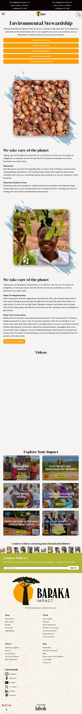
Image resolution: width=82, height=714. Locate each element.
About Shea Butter (49, 625)
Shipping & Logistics (12, 648)
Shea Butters (10, 619)
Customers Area (48, 637)
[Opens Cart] (78, 14)
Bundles (8, 625)
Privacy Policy (10, 654)
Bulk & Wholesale (11, 659)
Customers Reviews (50, 631)
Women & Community (51, 628)
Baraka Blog (47, 648)
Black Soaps (9, 622)
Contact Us (47, 662)
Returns (7, 651)
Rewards (46, 622)
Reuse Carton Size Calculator (53, 656)
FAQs (44, 654)
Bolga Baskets (10, 631)
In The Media (47, 659)
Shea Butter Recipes (50, 651)
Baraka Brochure (48, 634)
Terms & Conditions (12, 656)
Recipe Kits (9, 628)
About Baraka (47, 619)
